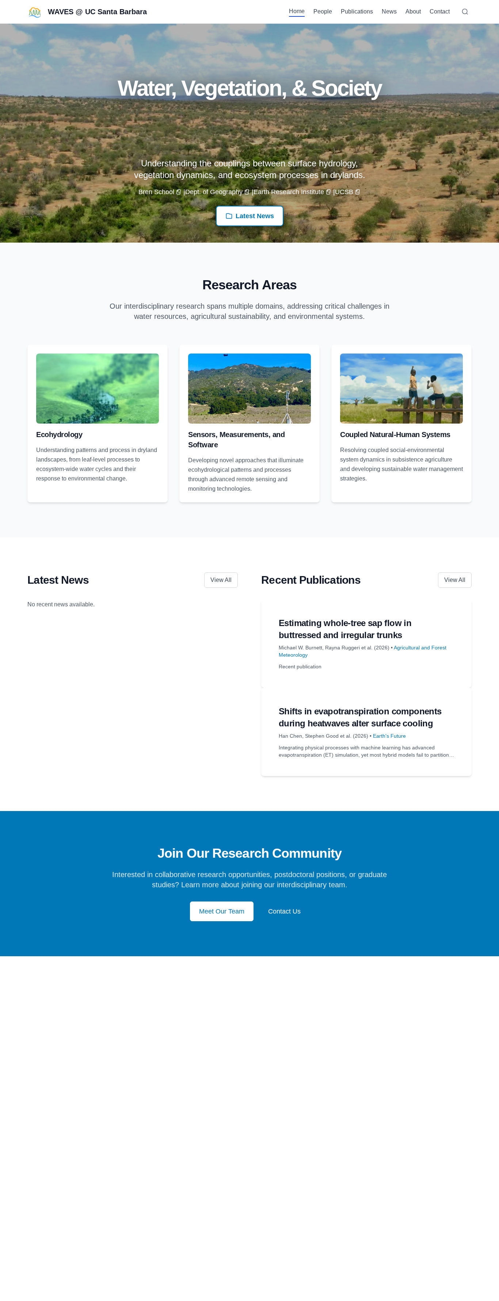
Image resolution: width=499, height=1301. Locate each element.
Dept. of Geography (214, 192)
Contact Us (284, 911)
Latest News (255, 216)
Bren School (156, 192)
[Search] (465, 11)
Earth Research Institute (289, 192)
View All (221, 580)
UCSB (344, 192)
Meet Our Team (221, 911)
